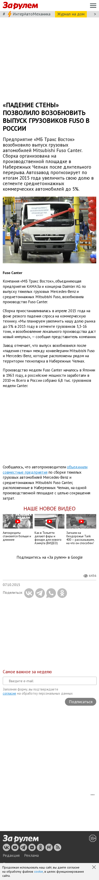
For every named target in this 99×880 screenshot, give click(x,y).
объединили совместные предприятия (45, 469)
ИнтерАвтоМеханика (31, 14)
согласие (9, 693)
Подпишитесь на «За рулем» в (50, 557)
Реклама (31, 855)
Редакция (11, 855)
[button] (94, 867)
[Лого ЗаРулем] (20, 5)
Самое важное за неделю (27, 671)
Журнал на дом (70, 14)
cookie (38, 871)
